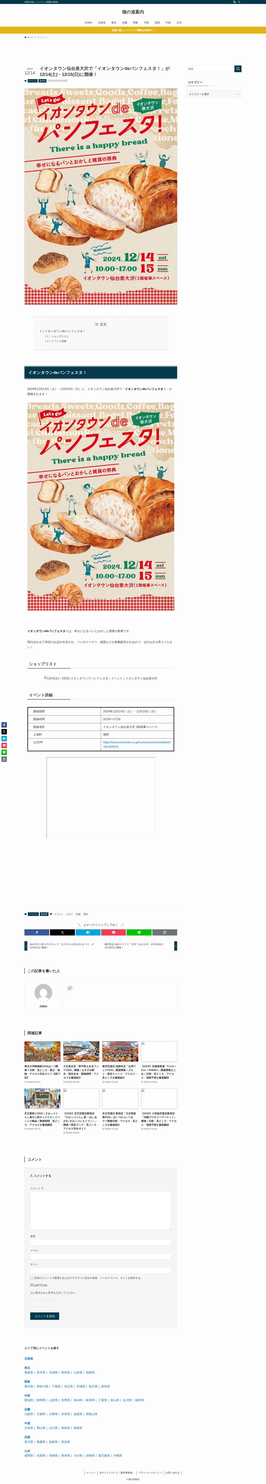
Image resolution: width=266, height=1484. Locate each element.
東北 (86, 914)
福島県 (90, 1372)
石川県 (127, 1400)
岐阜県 (90, 1400)
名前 (32, 1236)
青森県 (28, 1372)
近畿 (27, 1409)
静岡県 (41, 1400)
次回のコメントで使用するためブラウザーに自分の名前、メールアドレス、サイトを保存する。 (88, 1277)
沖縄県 (117, 1455)
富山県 (115, 1400)
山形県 (78, 1372)
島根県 (78, 1427)
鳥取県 (65, 1427)
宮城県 (53, 1372)
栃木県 (93, 1386)
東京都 (28, 1386)
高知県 (65, 1441)
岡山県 (41, 1427)
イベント (33, 81)
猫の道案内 (133, 12)
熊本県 (65, 1455)
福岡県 (28, 1455)
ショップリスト (60, 336)
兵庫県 (53, 1414)
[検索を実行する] (238, 68)
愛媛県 (41, 1441)
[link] (69, 988)
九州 (27, 1451)
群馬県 (105, 1386)
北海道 (28, 1358)
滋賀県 (78, 1414)
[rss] (234, 2)
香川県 (28, 1441)
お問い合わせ (173, 1472)
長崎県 (53, 1455)
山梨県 (53, 1400)
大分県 (78, 1455)
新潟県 (78, 1400)
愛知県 (28, 1400)
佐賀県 (41, 1455)
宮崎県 (90, 1455)
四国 (27, 1437)
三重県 (102, 1400)
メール (34, 1250)
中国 (27, 1423)
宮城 (78, 914)
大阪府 (28, 1414)
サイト (34, 1264)
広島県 (28, 1427)
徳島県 (53, 1441)
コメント (37, 1188)
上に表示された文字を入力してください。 (54, 1292)
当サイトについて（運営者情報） (117, 1472)
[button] (36, 932)
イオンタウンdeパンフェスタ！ (65, 331)
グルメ (69, 914)
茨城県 (81, 1386)
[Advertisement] (96, 57)
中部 (27, 1395)
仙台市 (43, 81)
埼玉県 (68, 1386)
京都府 (41, 1414)
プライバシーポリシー (150, 1472)
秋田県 (65, 1372)
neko (43, 1006)
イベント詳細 (58, 341)
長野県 (65, 1400)
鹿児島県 (104, 1455)
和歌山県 (92, 1414)
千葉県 (56, 1386)
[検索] (239, 2)
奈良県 (65, 1414)
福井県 (139, 1400)
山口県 (53, 1427)
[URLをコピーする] (164, 932)
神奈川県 (42, 1386)
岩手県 (41, 1372)
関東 (27, 1381)
